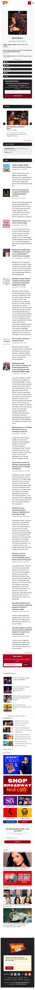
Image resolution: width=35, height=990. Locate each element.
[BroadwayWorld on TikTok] (22, 974)
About (15, 978)
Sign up (17, 842)
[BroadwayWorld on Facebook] (11, 974)
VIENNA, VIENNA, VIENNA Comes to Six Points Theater (15, 45)
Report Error (27, 980)
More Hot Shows (10, 821)
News (7, 65)
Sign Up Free (17, 96)
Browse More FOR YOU (16, 716)
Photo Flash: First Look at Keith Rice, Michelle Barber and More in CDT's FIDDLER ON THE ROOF (17, 134)
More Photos (27, 140)
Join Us (26, 978)
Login (25, 3)
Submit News (8, 979)
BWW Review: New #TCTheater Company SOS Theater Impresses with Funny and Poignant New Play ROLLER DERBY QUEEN (21, 367)
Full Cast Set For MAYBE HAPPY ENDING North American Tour (17, 905)
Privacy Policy (22, 984)
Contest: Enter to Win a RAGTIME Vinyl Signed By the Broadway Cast (17, 887)
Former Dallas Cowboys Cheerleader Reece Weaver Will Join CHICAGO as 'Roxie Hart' (16, 868)
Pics (7, 62)
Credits (8, 69)
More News (28, 652)
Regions (15, 979)
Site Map (20, 979)
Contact (20, 978)
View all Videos (7, 749)
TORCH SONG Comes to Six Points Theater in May (17, 56)
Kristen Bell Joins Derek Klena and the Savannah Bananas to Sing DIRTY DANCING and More (23, 737)
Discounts (25, 821)
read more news (17, 59)
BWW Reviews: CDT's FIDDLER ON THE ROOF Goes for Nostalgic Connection (22, 430)
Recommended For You (9, 673)
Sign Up (26, 665)
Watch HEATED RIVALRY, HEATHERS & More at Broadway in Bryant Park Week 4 (23, 744)
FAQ (7, 76)
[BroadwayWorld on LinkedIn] (18, 974)
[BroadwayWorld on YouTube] (29, 974)
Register (21, 3)
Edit (7, 72)
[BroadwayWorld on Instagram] (15, 974)
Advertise (10, 978)
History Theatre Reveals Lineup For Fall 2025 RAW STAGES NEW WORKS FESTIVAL (17, 51)
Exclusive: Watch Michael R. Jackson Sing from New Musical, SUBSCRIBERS (23, 730)
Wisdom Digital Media (22, 982)
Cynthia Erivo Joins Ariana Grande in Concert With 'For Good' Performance (22, 723)
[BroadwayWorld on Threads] (26, 974)
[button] (29, 3)
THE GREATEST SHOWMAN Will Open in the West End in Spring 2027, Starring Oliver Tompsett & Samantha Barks (16, 925)
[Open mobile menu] (33, 3)
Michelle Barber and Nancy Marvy (15, 128)
